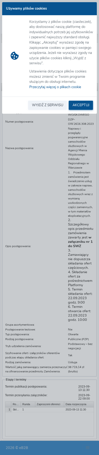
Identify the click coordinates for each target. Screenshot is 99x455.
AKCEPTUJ (81, 105)
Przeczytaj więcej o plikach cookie (55, 87)
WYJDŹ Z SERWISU (47, 105)
